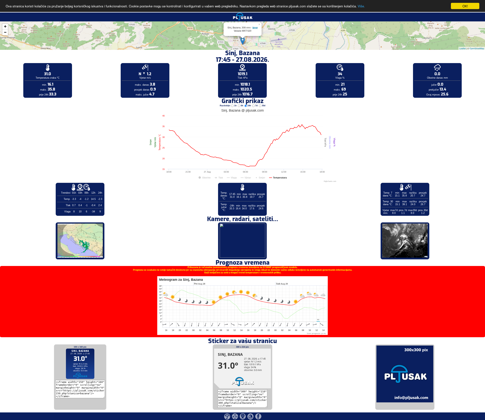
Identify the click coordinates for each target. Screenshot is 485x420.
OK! (465, 6)
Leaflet (462, 48)
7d (256, 105)
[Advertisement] (29, 62)
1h (235, 105)
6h (242, 105)
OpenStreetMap (476, 48)
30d (263, 105)
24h (249, 105)
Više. (361, 6)
